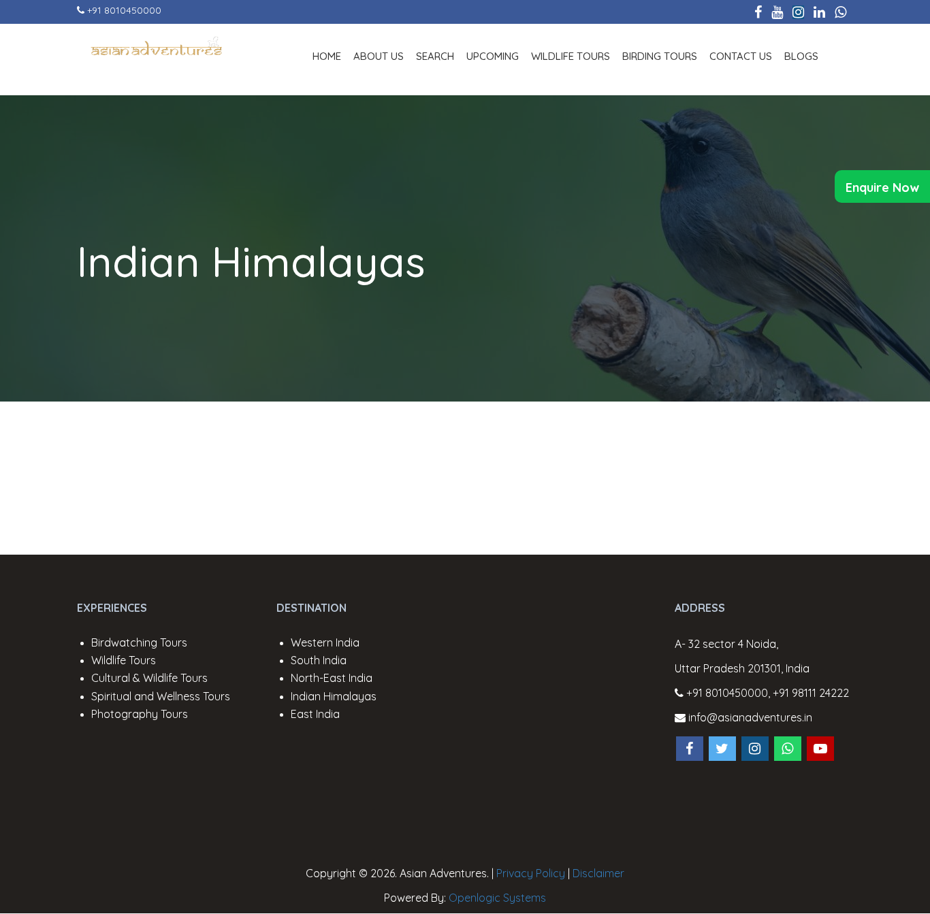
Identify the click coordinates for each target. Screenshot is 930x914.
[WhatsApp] (840, 11)
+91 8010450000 (124, 10)
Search (435, 56)
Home (326, 56)
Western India (325, 642)
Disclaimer (598, 873)
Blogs (801, 56)
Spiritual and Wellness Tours (160, 696)
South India (319, 660)
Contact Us (740, 56)
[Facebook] (758, 11)
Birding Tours (659, 56)
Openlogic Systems (497, 897)
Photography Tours (139, 714)
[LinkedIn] (819, 11)
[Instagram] (798, 11)
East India (315, 714)
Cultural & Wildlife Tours (149, 678)
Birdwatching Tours (139, 642)
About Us (378, 56)
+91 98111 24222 (811, 693)
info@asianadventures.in (749, 717)
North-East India (331, 678)
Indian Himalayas (251, 261)
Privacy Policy (530, 873)
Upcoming (492, 56)
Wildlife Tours (570, 56)
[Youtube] (777, 11)
